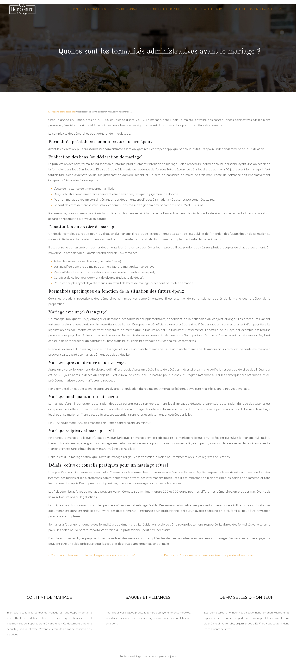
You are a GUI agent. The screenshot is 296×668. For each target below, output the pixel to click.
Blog (282, 9)
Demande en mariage (126, 9)
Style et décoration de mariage (252, 9)
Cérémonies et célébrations (164, 9)
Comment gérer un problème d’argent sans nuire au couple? (93, 555)
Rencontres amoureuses (89, 9)
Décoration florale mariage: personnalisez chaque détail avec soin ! (209, 555)
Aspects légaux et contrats (207, 9)
